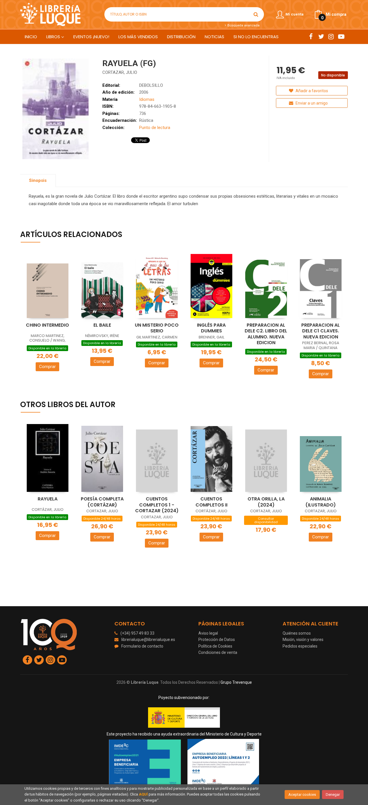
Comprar (47, 366)
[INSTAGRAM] (331, 36)
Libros (53, 37)
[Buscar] (256, 14)
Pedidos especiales (300, 646)
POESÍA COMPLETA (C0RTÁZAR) (102, 502)
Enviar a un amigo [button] (311, 103)
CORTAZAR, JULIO (119, 72)
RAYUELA (47, 499)
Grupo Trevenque (236, 682)
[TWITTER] (321, 36)
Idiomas (146, 99)
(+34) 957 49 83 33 (137, 633)
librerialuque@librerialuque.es (148, 639)
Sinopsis (38, 180)
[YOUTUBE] (341, 36)
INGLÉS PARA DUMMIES (211, 328)
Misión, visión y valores (303, 639)
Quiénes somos (297, 633)
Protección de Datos (216, 639)
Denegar (333, 794)
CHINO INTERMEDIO (47, 325)
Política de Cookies (215, 646)
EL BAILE (102, 325)
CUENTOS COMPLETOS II (211, 502)
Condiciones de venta (217, 652)
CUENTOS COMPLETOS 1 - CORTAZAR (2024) (157, 505)
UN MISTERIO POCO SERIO (157, 328)
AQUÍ (143, 794)
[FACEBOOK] (311, 36)
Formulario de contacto (142, 646)
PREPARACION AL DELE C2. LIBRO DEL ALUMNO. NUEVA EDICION (266, 334)
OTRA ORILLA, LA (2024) (266, 502)
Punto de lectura (154, 127)
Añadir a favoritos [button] (311, 90)
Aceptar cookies (302, 794)
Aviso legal (208, 633)
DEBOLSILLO (151, 85)
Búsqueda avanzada (243, 25)
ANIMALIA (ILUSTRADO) (320, 502)
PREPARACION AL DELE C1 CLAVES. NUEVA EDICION (320, 331)
